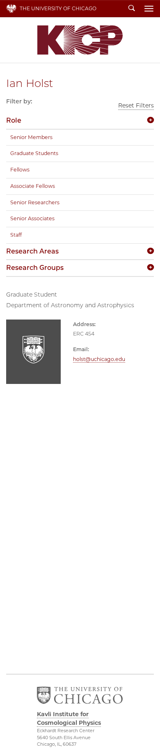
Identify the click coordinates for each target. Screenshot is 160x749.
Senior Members (31, 137)
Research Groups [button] (35, 268)
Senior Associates (32, 218)
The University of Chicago (58, 8)
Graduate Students (34, 153)
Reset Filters (136, 105)
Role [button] (13, 120)
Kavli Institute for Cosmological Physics (80, 40)
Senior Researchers (34, 202)
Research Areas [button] (32, 251)
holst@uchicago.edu (99, 359)
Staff (16, 235)
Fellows (20, 170)
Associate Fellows (32, 186)
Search (131, 8)
